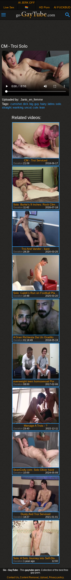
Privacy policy (56, 577)
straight (6, 107)
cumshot (16, 104)
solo (58, 104)
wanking (18, 107)
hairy (43, 104)
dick (25, 104)
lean (42, 107)
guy (36, 104)
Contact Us (13, 577)
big (31, 104)
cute (35, 107)
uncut (28, 107)
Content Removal (29, 577)
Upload (44, 577)
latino (51, 104)
